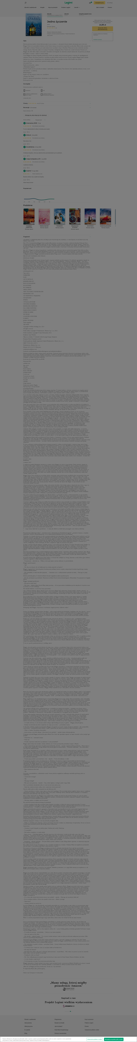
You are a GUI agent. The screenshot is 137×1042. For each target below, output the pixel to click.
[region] (68, 1039)
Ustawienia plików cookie (94, 1039)
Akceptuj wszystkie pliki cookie (114, 1039)
